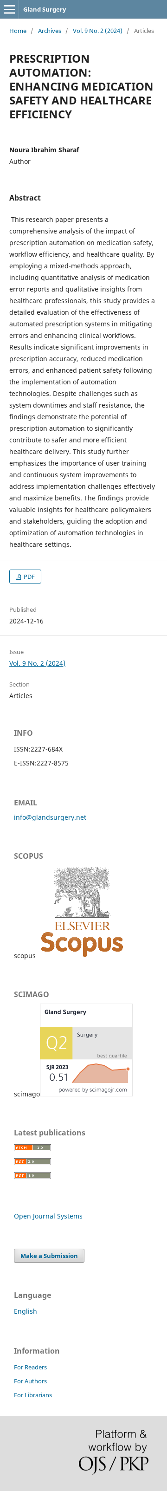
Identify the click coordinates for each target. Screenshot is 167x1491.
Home (17, 30)
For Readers (30, 1367)
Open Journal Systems (48, 1216)
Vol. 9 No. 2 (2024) (97, 30)
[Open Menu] (9, 9)
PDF (28, 576)
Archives (49, 30)
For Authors (30, 1381)
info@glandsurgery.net (50, 817)
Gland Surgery (44, 9)
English (25, 1311)
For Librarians (33, 1395)
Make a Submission (49, 1255)
